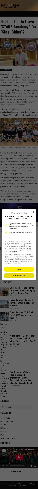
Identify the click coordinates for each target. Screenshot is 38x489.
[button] (19, 237)
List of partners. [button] (12, 252)
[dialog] (19, 244)
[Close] (33, 212)
